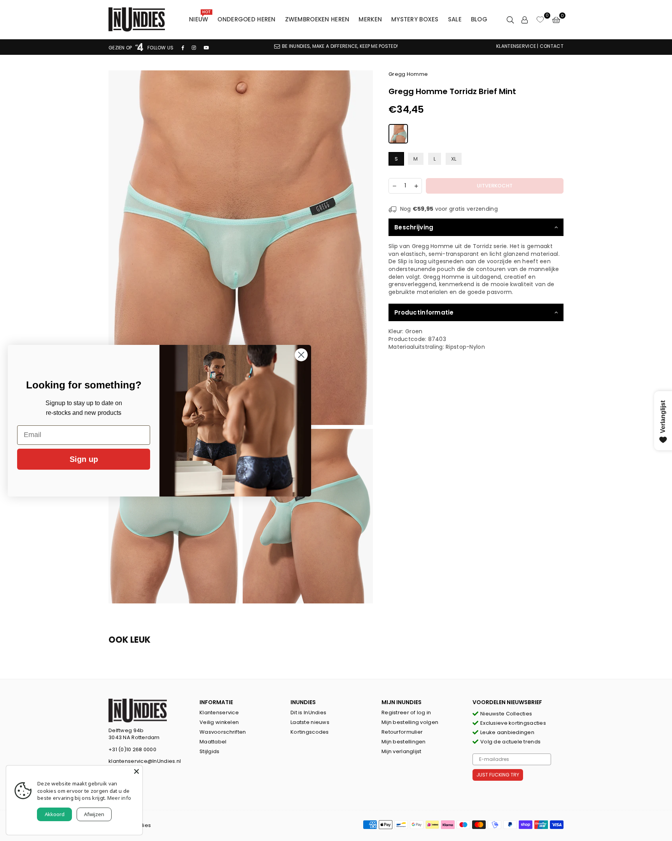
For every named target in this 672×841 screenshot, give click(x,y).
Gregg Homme (408, 74)
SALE (455, 19)
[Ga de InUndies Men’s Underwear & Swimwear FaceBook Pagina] (183, 47)
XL (454, 159)
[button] (556, 19)
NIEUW (200, 17)
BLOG (479, 19)
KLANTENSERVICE (516, 46)
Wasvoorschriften (223, 732)
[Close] (136, 771)
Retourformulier (402, 732)
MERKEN (370, 19)
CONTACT (552, 46)
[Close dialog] (301, 355)
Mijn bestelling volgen (410, 722)
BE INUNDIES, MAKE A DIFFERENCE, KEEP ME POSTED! (340, 46)
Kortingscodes (309, 732)
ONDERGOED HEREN (246, 19)
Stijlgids (210, 751)
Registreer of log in (406, 712)
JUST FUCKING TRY (497, 774)
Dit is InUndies (308, 712)
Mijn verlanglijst (402, 751)
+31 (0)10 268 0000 (132, 749)
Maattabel (213, 741)
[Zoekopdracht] (510, 19)
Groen (413, 331)
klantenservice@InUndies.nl (144, 761)
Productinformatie (424, 312)
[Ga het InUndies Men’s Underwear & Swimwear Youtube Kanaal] (206, 47)
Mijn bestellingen (404, 741)
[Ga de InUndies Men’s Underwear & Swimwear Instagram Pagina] (194, 47)
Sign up (84, 459)
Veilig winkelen (219, 722)
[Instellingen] (525, 19)
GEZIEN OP (120, 47)
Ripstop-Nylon (465, 347)
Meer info (119, 797)
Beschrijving (413, 227)
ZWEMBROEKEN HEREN (317, 19)
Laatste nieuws (309, 722)
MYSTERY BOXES (415, 19)
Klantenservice (219, 712)
